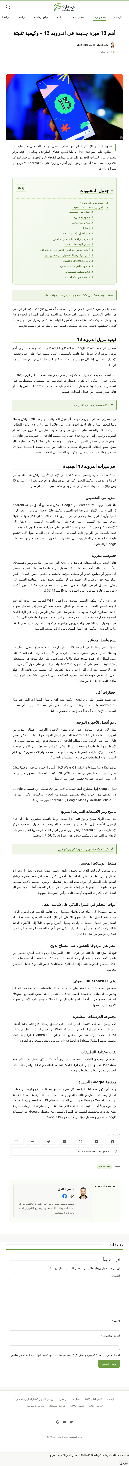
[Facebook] (112, 1141)
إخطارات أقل (83, 228)
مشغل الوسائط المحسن (77, 244)
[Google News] (58, 1422)
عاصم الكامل (102, 45)
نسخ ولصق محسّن (80, 222)
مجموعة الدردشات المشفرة (75, 266)
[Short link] (64, 1151)
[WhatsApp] (80, 1141)
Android (104, 1166)
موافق (124, 1463)
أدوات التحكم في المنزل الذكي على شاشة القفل (64, 249)
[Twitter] (48, 1141)
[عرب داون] (64, 7)
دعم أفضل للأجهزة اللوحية (76, 233)
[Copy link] (16, 1141)
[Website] (72, 1196)
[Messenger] (96, 1141)
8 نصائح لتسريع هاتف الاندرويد (93, 405)
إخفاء (21, 188)
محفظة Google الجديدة (77, 277)
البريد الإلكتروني (110, 1335)
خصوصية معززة (82, 217)
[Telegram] (64, 1141)
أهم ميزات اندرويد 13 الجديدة (87, 207)
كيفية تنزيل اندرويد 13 (91, 202)
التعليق (115, 1275)
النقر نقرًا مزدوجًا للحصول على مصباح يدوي (67, 255)
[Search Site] (8, 7)
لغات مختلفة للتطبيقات (77, 271)
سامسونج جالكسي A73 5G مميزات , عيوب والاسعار (78, 295)
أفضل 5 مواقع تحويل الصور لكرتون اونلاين (85, 849)
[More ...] (32, 1141)
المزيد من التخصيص (79, 211)
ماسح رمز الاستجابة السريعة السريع (71, 239)
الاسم (116, 1320)
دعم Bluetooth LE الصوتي (76, 260)
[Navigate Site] (121, 7)
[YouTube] (64, 1422)
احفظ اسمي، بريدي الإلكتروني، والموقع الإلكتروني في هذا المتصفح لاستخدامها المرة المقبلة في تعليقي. (65, 1355)
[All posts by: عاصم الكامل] (83, 1193)
